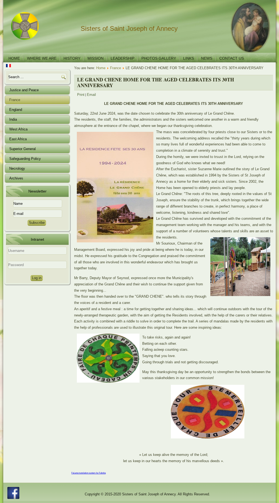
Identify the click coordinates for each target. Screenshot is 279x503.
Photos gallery (158, 58)
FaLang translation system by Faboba (88, 473)
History (71, 58)
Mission (95, 58)
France (14, 100)
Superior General (22, 149)
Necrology (17, 168)
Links (188, 58)
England (15, 110)
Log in (36, 278)
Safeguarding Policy (25, 159)
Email (91, 95)
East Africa (18, 139)
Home (14, 58)
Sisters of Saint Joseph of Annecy (129, 28)
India (13, 119)
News (206, 58)
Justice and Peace (24, 90)
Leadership (122, 58)
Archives (16, 178)
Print (80, 95)
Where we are (41, 58)
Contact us (231, 58)
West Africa (18, 129)
